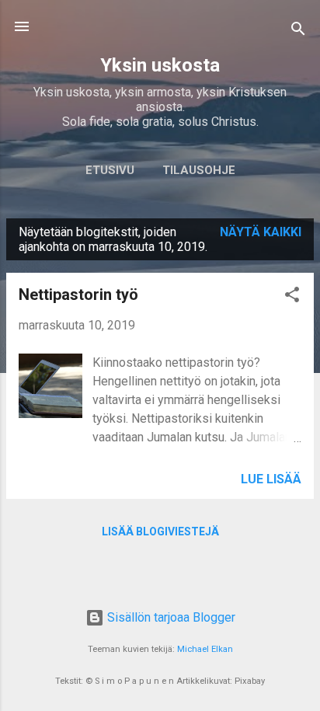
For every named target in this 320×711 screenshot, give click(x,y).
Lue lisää (271, 479)
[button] (292, 297)
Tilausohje (198, 170)
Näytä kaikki (260, 232)
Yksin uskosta (160, 65)
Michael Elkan (205, 649)
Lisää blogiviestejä (160, 531)
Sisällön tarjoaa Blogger (169, 617)
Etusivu (109, 170)
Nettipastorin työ (78, 294)
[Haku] (298, 31)
